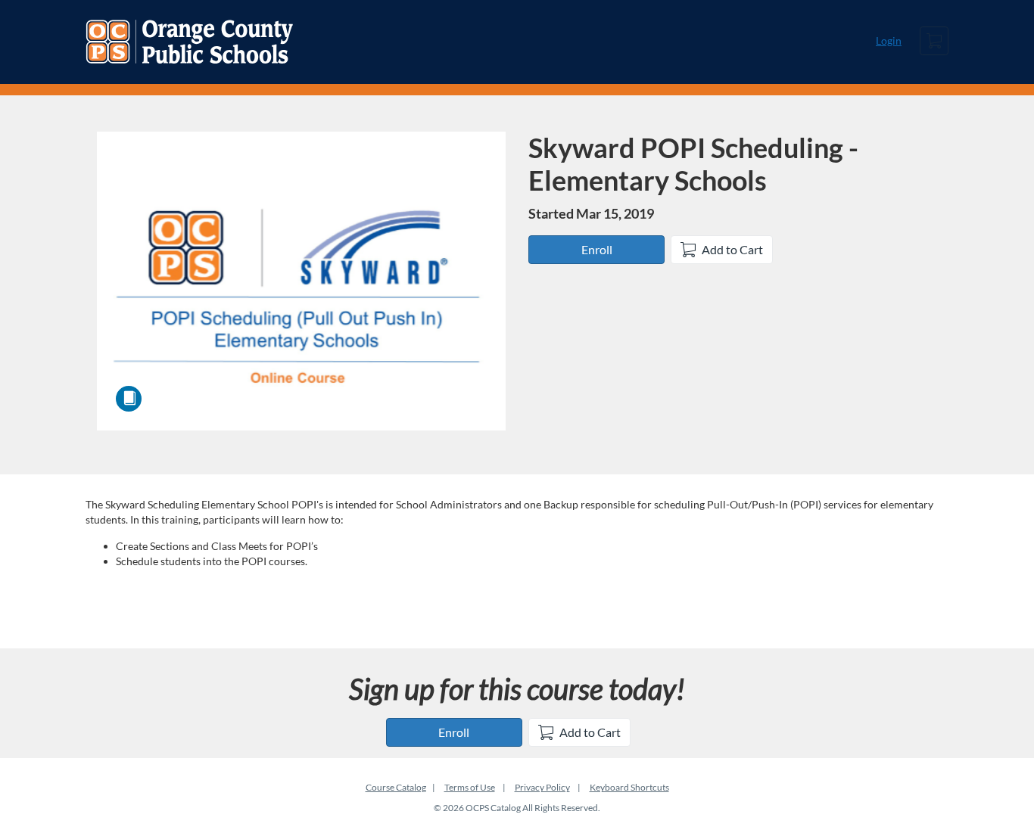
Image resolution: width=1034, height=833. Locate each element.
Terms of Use (469, 787)
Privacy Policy (542, 787)
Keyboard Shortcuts (629, 787)
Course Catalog (396, 787)
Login (889, 40)
